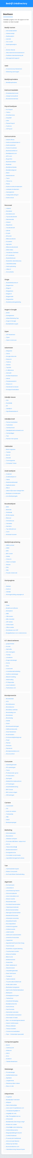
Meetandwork (10, 175)
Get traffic (9, 649)
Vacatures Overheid (12, 252)
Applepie (9, 1078)
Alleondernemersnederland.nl (15, 53)
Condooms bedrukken (13, 1031)
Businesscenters (11, 162)
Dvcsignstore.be (11, 852)
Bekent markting (11, 677)
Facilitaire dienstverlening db (14, 55)
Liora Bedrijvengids (11, 496)
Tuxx (7, 436)
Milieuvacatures (11, 239)
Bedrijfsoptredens (11, 82)
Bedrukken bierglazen (12, 987)
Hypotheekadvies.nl (12, 411)
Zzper (8, 337)
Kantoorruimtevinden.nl (13, 142)
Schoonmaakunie (11, 893)
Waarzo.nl (9, 384)
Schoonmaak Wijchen (12, 1141)
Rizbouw (8, 518)
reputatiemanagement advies (15, 858)
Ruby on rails (10, 1086)
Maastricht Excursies (12, 915)
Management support (12, 58)
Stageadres (9, 299)
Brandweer (9, 715)
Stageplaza (9, 291)
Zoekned (9, 474)
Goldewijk (9, 512)
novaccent (9, 668)
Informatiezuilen (11, 833)
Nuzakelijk (9, 403)
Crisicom (8, 559)
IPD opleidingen (10, 767)
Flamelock (9, 748)
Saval (7, 723)
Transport (9, 976)
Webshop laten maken (13, 1083)
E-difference (10, 370)
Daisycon (9, 359)
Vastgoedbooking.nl (12, 195)
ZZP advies (9, 622)
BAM (7, 507)
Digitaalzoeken (10, 485)
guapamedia (10, 644)
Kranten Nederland (12, 376)
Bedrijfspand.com (11, 153)
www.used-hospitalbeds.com (15, 1108)
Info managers (10, 652)
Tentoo (8, 112)
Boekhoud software (12, 608)
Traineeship (9, 814)
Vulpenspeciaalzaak (12, 907)
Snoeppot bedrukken (12, 389)
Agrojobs (9, 244)
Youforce (9, 126)
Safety (8, 556)
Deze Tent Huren (11, 973)
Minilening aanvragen (12, 72)
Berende (8, 509)
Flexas (8, 184)
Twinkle (8, 452)
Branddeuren (10, 707)
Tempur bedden (11, 1029)
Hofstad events (10, 929)
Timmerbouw (10, 521)
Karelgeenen (10, 315)
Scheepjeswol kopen (12, 995)
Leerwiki (8, 39)
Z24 (7, 400)
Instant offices (10, 140)
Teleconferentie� (11, 847)
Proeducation (10, 776)
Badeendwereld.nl (11, 850)
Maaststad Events (11, 921)
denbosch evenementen (13, 935)
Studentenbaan (10, 258)
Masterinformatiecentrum (13, 781)
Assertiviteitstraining (12, 787)
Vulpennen (9, 940)
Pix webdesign (10, 1072)
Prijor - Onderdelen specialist (15, 1034)
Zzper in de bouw (11, 340)
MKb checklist (10, 619)
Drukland (8, 1059)
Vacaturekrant (10, 228)
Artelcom (9, 1050)
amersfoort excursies (12, 937)
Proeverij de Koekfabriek (13, 1138)
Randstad (9, 211)
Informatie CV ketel (12, 1017)
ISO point (8, 236)
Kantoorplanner (11, 145)
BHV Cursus (9, 789)
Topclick (8, 367)
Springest (9, 778)
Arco (7, 1056)
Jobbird (8, 208)
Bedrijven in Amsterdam (13, 493)
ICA (7, 808)
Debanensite (10, 219)
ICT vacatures (10, 255)
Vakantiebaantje (11, 264)
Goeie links (9, 962)
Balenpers (9, 993)
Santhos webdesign (12, 674)
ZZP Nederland (10, 334)
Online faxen (10, 624)
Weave (8, 564)
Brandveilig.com (11, 712)
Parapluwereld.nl (11, 381)
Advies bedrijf (10, 33)
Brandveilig (9, 718)
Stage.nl (8, 288)
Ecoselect (9, 241)
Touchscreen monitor (12, 951)
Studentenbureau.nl (12, 283)
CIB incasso (9, 616)
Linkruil (8, 378)
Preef (7, 740)
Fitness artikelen (11, 1026)
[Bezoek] (5, 47)
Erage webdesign (11, 660)
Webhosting (9, 679)
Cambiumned (10, 428)
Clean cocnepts (11, 562)
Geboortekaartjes (11, 1105)
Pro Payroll (9, 109)
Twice (8, 770)
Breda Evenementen (12, 910)
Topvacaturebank (11, 217)
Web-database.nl (11, 965)
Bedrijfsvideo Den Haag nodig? (15, 1122)
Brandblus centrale (12, 710)
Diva (7, 666)
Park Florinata (10, 1009)
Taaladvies (9, 425)
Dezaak (8, 458)
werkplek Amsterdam (12, 189)
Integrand (9, 351)
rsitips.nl (8, 269)
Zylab (7, 605)
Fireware (8, 745)
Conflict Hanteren (11, 1135)
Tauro (8, 178)
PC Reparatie (10, 682)
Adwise (8, 365)
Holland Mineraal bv (12, 1130)
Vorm (7, 532)
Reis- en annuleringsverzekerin (15, 1020)
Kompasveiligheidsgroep (13, 737)
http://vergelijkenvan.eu (13, 1116)
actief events (10, 932)
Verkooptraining (11, 266)
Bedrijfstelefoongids (12, 324)
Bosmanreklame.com (12, 1146)
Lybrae (8, 230)
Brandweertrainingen (12, 726)
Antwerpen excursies (12, 918)
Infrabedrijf (9, 1119)
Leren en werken (11, 811)
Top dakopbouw (11, 529)
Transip (8, 655)
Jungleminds (10, 1080)
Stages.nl (9, 294)
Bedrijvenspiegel (11, 822)
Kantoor (8, 589)
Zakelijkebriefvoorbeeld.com (15, 430)
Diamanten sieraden (12, 1012)
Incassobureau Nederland (14, 69)
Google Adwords (11, 356)
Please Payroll (10, 123)
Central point (10, 1048)
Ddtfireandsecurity (11, 729)
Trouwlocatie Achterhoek (13, 982)
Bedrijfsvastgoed (11, 170)
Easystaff (8, 118)
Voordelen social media (13, 855)
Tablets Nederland (11, 1061)
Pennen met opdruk (12, 439)
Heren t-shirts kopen (12, 1023)
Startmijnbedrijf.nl (11, 44)
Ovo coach (9, 42)
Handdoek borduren (12, 387)
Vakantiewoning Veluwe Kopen (15, 1149)
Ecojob (8, 233)
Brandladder (10, 699)
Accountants (10, 272)
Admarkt (8, 373)
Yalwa (8, 479)
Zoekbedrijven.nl (11, 477)
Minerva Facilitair (11, 954)
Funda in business (11, 148)
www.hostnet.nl (10, 685)
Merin (7, 173)
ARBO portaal (10, 545)
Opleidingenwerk (11, 765)
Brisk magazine (10, 449)
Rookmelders (10, 734)
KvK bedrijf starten (11, 31)
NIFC (7, 551)
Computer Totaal (11, 463)
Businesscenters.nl (11, 151)
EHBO (7, 548)
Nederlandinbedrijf (11, 482)
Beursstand (9, 836)
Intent (7, 820)
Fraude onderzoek (11, 573)
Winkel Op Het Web (12, 1144)
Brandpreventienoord (12, 751)
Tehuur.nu (9, 181)
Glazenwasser (10, 968)
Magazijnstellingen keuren (14, 1133)
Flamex (8, 743)
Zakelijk (8, 592)
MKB (7, 613)
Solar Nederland (11, 732)
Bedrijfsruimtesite (11, 167)
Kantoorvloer (10, 198)
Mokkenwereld (10, 959)
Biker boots (9, 957)
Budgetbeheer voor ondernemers (16, 633)
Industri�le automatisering (14, 1127)
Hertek (8, 721)
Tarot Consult (10, 946)
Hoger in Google (11, 321)
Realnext (8, 164)
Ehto (7, 567)
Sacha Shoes (10, 1006)
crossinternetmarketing (13, 671)
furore (8, 663)
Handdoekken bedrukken (13, 1015)
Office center (10, 627)
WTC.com (9, 156)
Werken (8, 586)
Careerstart (9, 806)
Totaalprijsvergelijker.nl (13, 1111)
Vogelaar (9, 1097)
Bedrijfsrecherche (11, 1004)
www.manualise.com (12, 896)
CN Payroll (9, 129)
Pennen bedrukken (12, 422)
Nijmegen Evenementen (13, 912)
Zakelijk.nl (9, 408)
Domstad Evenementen (13, 904)
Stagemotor (9, 285)
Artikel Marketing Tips (12, 318)
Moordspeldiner (11, 924)
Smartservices (10, 115)
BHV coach (9, 553)
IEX (7, 406)
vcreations (9, 657)
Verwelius (9, 523)
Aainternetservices (11, 1075)
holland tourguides (11, 926)
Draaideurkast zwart (12, 93)
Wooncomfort (10, 754)
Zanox (8, 353)
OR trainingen (10, 795)
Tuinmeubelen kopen (12, 869)
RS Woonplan (10, 515)
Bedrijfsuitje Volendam (13, 1100)
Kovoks (8, 646)
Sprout (8, 455)
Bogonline (9, 159)
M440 (8, 313)
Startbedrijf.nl (10, 36)
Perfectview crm (11, 688)
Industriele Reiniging (12, 1001)
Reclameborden (11, 901)
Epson (8, 1045)
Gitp (7, 817)
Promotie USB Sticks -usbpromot (15, 841)
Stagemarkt (9, 296)
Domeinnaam (10, 885)
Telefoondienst (10, 979)
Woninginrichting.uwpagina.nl (15, 594)
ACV (7, 701)
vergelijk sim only (11, 1113)
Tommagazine (10, 460)
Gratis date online (11, 984)
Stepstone (9, 225)
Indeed (8, 222)
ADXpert (8, 1102)
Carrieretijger (10, 433)
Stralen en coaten (11, 1124)
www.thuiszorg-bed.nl (12, 890)
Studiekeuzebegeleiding (13, 302)
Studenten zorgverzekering (14, 948)
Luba (7, 120)
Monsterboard (10, 214)
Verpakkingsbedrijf (12, 971)
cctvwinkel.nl (10, 888)
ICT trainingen (10, 784)
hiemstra (8, 526)
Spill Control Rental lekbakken (15, 990)
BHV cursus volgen (11, 792)
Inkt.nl (7, 1053)
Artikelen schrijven (11, 839)
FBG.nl (8, 488)
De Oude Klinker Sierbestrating (15, 874)
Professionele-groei (12, 773)
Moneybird (9, 611)
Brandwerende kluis (12, 99)
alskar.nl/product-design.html (15, 490)
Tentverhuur (9, 998)
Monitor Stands (10, 50)
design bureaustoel (12, 96)
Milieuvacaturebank (12, 247)
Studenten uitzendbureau (13, 261)
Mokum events (10, 899)
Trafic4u (8, 362)
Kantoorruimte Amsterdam (14, 186)
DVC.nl (8, 844)
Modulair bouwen (11, 534)
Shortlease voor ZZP (12, 630)
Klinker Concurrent (11, 871)
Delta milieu (9, 250)
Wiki (7, 570)
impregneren (10, 192)
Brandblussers (10, 704)
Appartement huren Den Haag (15, 943)
